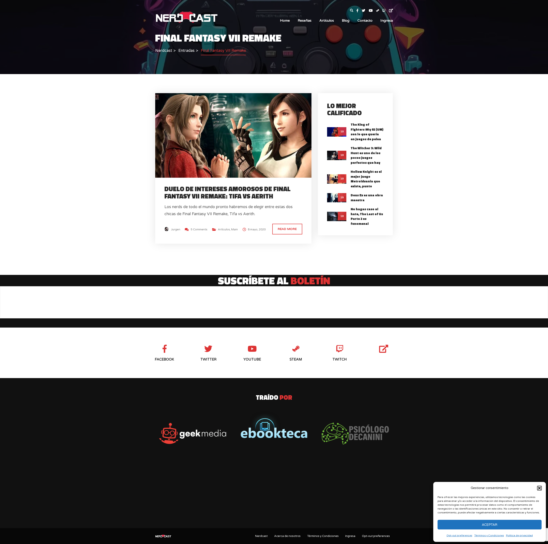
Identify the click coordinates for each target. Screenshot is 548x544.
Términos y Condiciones (489, 535)
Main (234, 229)
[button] (539, 488)
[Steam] (379, 11)
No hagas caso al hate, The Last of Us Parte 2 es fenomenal (367, 216)
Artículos (326, 20)
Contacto (364, 20)
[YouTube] (372, 11)
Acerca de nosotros (287, 536)
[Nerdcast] (186, 16)
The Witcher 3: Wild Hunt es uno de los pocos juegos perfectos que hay (366, 155)
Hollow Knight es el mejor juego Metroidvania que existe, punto (366, 179)
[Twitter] (365, 11)
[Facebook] (359, 11)
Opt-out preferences (459, 535)
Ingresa (386, 20)
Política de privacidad (519, 535)
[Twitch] (386, 11)
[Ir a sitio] (192, 434)
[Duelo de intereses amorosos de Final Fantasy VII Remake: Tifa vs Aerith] (237, 135)
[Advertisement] (274, 491)
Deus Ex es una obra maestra (367, 198)
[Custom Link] (391, 11)
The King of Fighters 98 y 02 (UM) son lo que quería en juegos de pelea (367, 132)
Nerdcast (261, 536)
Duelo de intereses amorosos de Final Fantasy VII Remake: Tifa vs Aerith (227, 192)
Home (285, 20)
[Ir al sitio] (274, 425)
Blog (345, 20)
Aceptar (489, 525)
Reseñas (304, 20)
